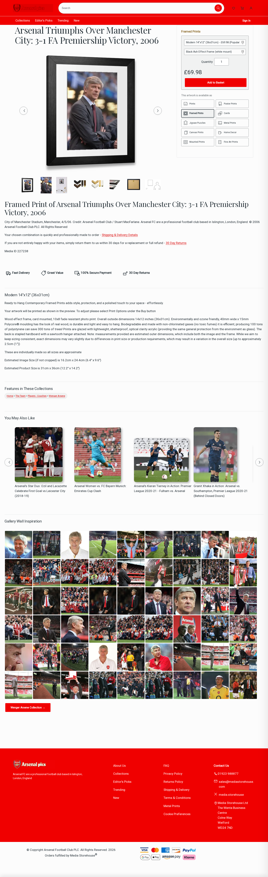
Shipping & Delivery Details (120, 235)
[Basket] (242, 8)
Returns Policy (173, 781)
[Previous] (24, 111)
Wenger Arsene (57, 395)
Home (10, 395)
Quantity (207, 62)
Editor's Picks (44, 20)
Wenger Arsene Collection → (28, 707)
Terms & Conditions (177, 798)
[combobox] (137, 8)
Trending (63, 20)
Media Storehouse (82, 855)
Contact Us (221, 765)
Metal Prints (172, 806)
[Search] (218, 8)
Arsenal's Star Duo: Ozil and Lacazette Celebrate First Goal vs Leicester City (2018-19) (41, 491)
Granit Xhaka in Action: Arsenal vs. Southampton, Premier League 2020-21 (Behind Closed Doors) (221, 491)
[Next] (158, 111)
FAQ (166, 765)
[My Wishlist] (234, 8)
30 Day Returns (176, 243)
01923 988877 (228, 773)
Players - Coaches (37, 395)
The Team (20, 395)
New (76, 20)
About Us (119, 765)
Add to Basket (215, 82)
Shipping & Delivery (176, 790)
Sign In (246, 20)
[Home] (33, 8)
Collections (22, 20)
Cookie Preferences (177, 814)
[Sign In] (251, 8)
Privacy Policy (173, 773)
